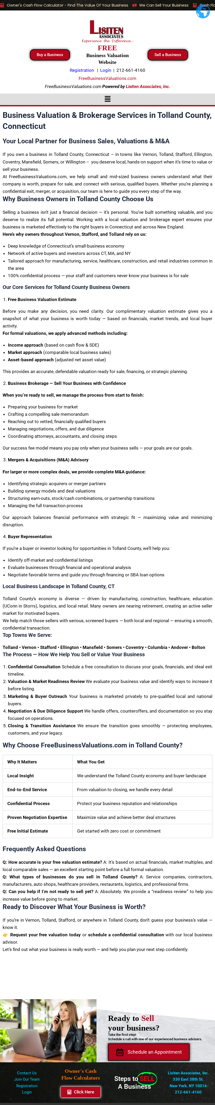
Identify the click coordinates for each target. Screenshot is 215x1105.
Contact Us (27, 1073)
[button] (107, 99)
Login (27, 1092)
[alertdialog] (107, 5)
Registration (26, 1086)
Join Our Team (27, 1079)
